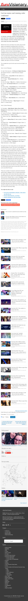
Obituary (6, 580)
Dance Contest (8, 552)
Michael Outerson (23, 320)
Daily (3, 417)
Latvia (6, 22)
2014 (2, 222)
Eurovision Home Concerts (10, 555)
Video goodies (9, 574)
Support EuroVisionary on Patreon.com (11, 204)
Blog (6, 550)
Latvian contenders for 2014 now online (12, 197)
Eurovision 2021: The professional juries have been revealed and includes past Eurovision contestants (19, 318)
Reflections (7, 581)
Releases (7, 582)
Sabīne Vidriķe (3, 228)
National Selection (20, 221)
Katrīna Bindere (20, 225)
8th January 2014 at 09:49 (9, 21)
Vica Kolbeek (22, 284)
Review (6, 584)
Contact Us (7, 530)
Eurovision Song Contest (18, 21)
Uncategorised (8, 585)
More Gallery (23, 503)
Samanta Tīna (9, 228)
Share (9, 18)
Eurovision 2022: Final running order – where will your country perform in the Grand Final (19, 385)
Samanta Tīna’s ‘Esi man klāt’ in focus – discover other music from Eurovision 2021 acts (18, 274)
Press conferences (10, 572)
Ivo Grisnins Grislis (14, 225)
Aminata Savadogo (13, 222)
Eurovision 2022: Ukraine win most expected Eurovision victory (18, 359)
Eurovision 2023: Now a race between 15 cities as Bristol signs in (18, 351)
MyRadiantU (17, 226)
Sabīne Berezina (22, 227)
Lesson (6, 565)
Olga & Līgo (23, 226)
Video (6, 586)
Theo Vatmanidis (23, 250)
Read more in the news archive (21, 410)
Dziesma (11, 224)
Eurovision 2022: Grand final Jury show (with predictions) (18, 376)
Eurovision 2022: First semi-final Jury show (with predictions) (18, 257)
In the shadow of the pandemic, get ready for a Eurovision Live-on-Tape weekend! (18, 301)
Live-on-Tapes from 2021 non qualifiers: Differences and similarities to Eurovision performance (17, 292)
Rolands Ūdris (16, 227)
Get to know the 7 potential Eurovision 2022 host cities (16, 211)
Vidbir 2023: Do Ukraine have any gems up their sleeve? (18, 325)
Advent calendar (8, 547)
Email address (3, 414)
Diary (7, 569)
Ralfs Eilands (11, 227)
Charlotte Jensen (23, 242)
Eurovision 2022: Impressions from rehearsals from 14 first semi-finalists (18, 265)
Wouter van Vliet (23, 353)
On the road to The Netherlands (12, 559)
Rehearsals (8, 573)
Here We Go (8, 225)
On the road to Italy (10, 557)
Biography (7, 548)
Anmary (5, 223)
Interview (7, 563)
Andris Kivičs (19, 222)
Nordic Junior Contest (9, 578)
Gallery (6, 561)
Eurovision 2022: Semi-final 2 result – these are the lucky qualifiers (18, 393)
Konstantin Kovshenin (17, 597)
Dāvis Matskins (20, 223)
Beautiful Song (10, 223)
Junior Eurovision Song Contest (11, 564)
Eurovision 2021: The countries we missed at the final (18, 309)
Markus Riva (12, 226)
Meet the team (8, 533)
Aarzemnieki (5, 222)
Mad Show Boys (6, 226)
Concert (6, 551)
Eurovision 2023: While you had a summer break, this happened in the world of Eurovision (16, 217)
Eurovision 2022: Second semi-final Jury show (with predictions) (7, 423)
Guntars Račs (3, 225)
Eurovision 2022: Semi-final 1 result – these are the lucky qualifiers (18, 240)
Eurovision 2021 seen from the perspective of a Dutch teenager (17, 282)
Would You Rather (8, 587)
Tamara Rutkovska (15, 228)
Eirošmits (15, 224)
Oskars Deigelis (4, 227)
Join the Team (7, 532)
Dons (9, 224)
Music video (7, 576)
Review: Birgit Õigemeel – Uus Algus (12, 195)
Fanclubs (7, 560)
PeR (8, 227)
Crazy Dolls (15, 223)
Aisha (9, 222)
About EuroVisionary (9, 534)
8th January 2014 (4, 221)
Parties (7, 570)
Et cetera (7, 554)
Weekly (7, 417)
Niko (20, 226)
